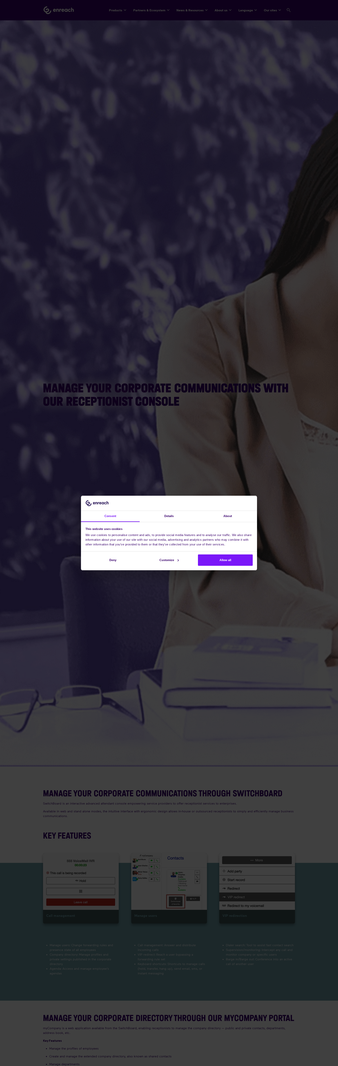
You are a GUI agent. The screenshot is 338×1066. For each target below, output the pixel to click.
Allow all (225, 560)
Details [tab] (169, 516)
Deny (112, 560)
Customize (166, 560)
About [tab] (227, 516)
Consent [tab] (110, 516)
